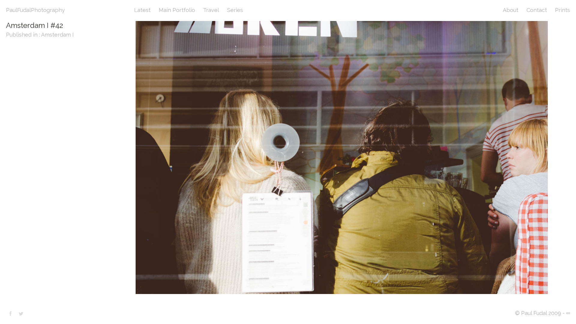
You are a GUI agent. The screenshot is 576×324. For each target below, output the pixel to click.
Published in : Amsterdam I (40, 35)
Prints (562, 10)
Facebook (10, 313)
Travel (211, 10)
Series (235, 10)
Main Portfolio (177, 10)
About (510, 10)
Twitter (21, 313)
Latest (142, 10)
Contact (536, 10)
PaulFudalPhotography (35, 10)
